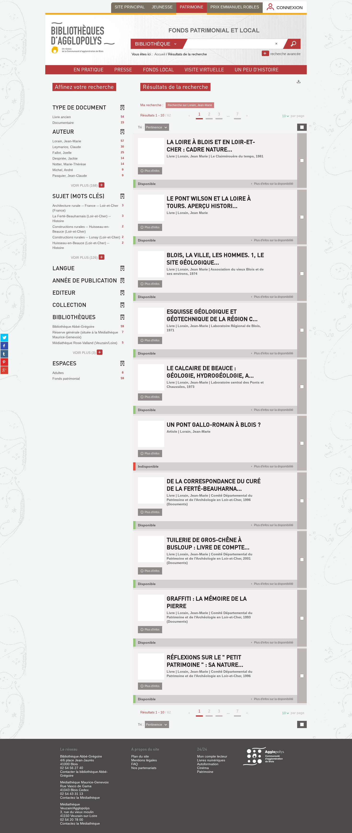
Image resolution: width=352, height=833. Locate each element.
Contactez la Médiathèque (80, 797)
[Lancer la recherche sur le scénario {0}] (292, 44)
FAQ (134, 764)
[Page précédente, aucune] (189, 115)
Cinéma (203, 768)
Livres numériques (211, 760)
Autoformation (207, 764)
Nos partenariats (143, 768)
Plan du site (140, 756)
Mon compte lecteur (212, 756)
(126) (85, 257)
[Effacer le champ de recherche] (277, 44)
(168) (85, 185)
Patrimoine (205, 772)
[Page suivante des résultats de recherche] (247, 115)
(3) (85, 353)
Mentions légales (144, 760)
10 (284, 116)
